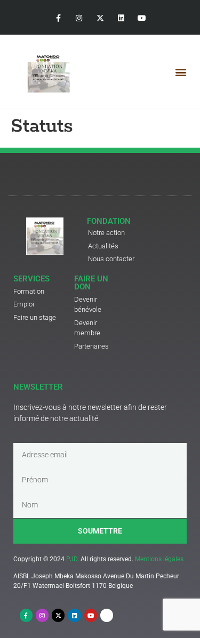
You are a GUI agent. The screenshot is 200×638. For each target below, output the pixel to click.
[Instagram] (79, 18)
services (31, 279)
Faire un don (91, 283)
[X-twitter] (100, 18)
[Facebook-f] (58, 18)
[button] (180, 71)
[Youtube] (141, 18)
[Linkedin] (120, 18)
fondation (109, 221)
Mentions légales (159, 559)
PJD (71, 559)
